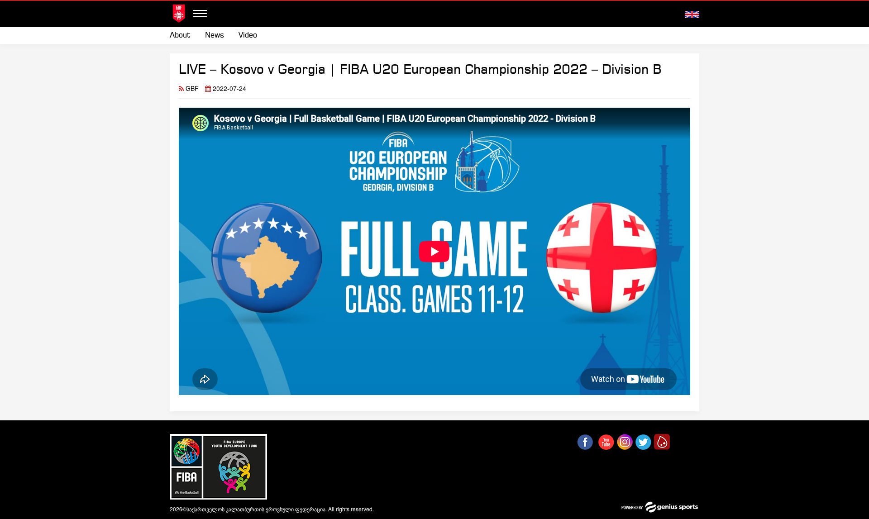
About (180, 35)
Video (248, 35)
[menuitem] (184, 35)
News (214, 35)
